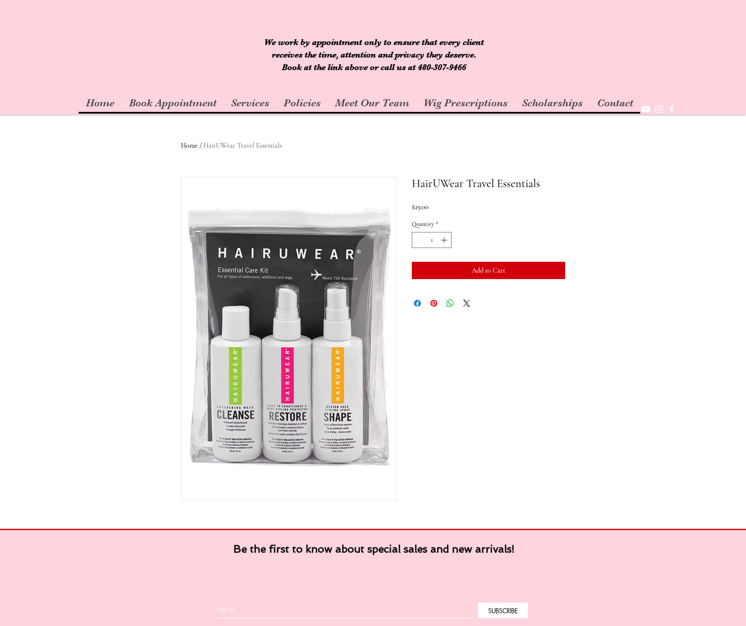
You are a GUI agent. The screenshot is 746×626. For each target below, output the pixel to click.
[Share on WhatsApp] (450, 303)
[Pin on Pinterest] (434, 303)
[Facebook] (671, 109)
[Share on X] (467, 303)
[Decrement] (418, 240)
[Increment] (444, 240)
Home (189, 145)
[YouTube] (645, 109)
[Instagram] (658, 109)
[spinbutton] (431, 240)
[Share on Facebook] (417, 303)
